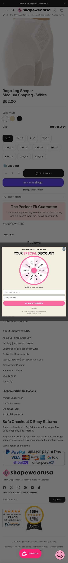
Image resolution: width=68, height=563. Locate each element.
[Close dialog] (63, 249)
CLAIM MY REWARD (34, 303)
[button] (60, 555)
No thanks (34, 308)
